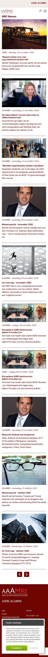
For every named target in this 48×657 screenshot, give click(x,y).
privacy (4, 614)
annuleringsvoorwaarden (11, 617)
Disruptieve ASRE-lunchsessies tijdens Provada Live (17, 331)
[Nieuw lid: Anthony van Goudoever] (24, 411)
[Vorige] (20, 576)
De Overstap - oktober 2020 (15, 551)
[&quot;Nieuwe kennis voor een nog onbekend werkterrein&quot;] (24, 34)
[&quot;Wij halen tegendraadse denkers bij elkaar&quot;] (24, 148)
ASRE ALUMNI (38, 3)
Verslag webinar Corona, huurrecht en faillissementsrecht (20, 116)
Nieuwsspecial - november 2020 (17, 224)
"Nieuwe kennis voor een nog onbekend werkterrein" (15, 58)
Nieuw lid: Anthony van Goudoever (18, 434)
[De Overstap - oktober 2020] (24, 528)
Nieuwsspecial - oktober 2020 (16, 493)
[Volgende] (27, 576)
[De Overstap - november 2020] (24, 260)
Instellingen (35, 648)
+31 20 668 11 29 (32, 616)
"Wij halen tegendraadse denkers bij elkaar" (23, 166)
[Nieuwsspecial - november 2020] (24, 201)
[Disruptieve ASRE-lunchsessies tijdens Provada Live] (24, 312)
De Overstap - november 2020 (16, 282)
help (3, 611)
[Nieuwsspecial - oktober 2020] (24, 470)
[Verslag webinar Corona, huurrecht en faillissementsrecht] (24, 92)
